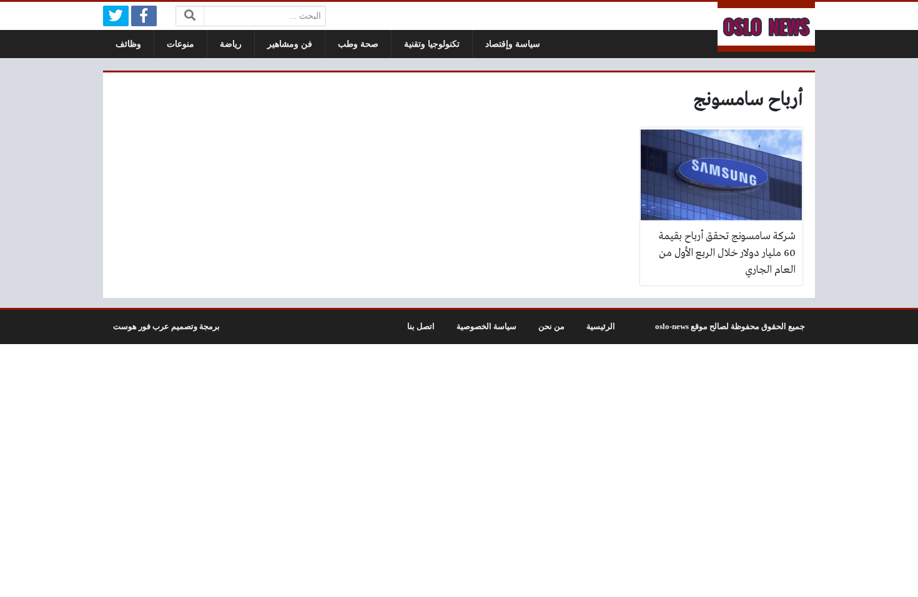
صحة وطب (358, 44)
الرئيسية (600, 326)
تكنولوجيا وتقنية (432, 44)
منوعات (180, 44)
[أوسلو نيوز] (766, 27)
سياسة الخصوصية (486, 326)
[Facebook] (144, 16)
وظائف (128, 44)
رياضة (231, 44)
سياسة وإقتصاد (512, 44)
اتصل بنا (421, 326)
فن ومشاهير (289, 44)
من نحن (551, 326)
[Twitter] (116, 16)
